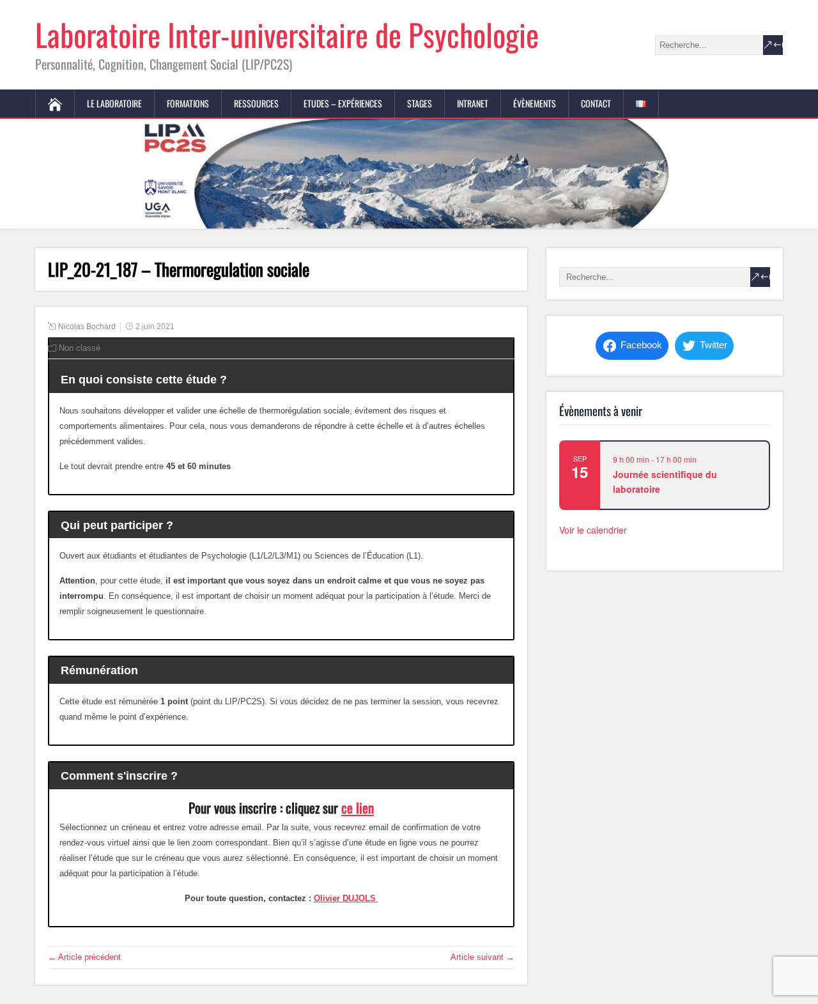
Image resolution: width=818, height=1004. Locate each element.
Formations (188, 103)
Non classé (79, 348)
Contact (596, 103)
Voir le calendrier (593, 529)
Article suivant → (482, 957)
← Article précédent (84, 957)
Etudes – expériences (343, 103)
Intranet (472, 103)
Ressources (256, 103)
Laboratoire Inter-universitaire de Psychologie (287, 34)
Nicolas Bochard (87, 326)
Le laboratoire (114, 103)
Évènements (534, 103)
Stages (419, 103)
